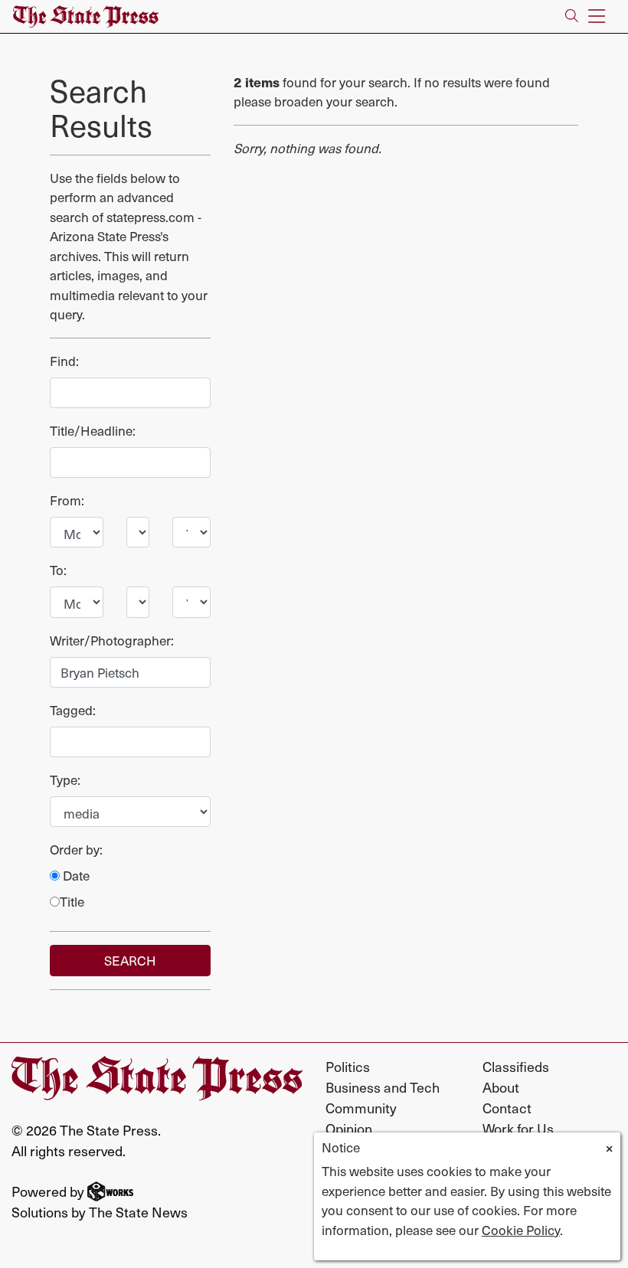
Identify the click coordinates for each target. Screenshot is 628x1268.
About (500, 1087)
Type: (65, 779)
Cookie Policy (521, 1230)
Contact (507, 1107)
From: (67, 500)
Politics (347, 1066)
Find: (64, 361)
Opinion (348, 1128)
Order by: (76, 849)
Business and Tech (382, 1087)
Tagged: (73, 710)
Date (75, 875)
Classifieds (515, 1066)
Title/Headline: (93, 430)
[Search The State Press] (571, 16)
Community (361, 1107)
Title (72, 901)
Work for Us (518, 1128)
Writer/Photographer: (112, 640)
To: (58, 570)
